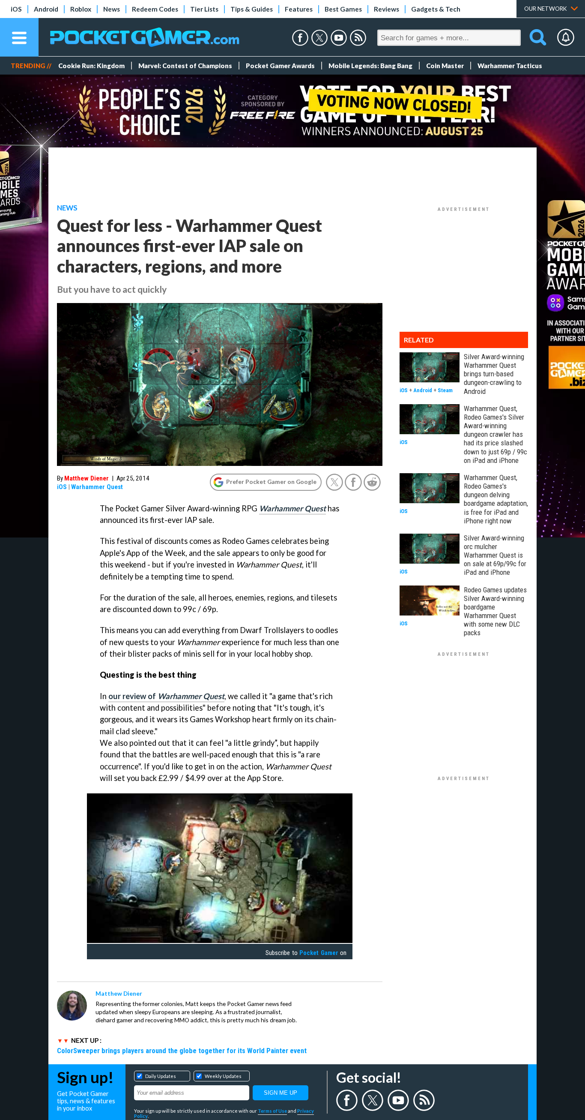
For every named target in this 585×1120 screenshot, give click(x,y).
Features (299, 9)
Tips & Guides (251, 9)
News (111, 9)
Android (46, 9)
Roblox (80, 9)
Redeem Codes (155, 9)
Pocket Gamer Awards (280, 65)
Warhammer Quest (97, 487)
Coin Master (445, 65)
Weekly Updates (223, 1076)
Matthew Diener (86, 478)
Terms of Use (272, 1111)
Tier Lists (204, 9)
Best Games (343, 9)
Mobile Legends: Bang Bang (370, 65)
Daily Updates (160, 1076)
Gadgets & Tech (435, 9)
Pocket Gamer (318, 953)
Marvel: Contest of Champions (185, 65)
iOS (16, 9)
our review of (166, 696)
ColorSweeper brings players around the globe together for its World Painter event (182, 1050)
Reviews (386, 9)
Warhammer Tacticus (510, 65)
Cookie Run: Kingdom (91, 65)
